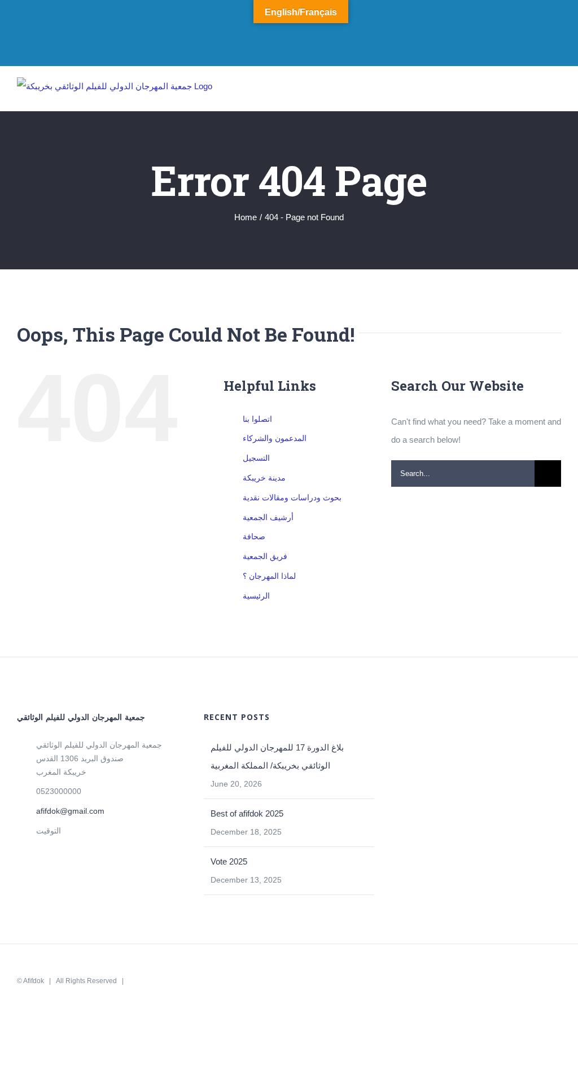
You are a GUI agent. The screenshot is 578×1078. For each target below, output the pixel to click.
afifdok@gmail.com (70, 810)
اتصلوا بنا (257, 419)
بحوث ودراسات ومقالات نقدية (292, 497)
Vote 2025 (229, 861)
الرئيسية (256, 595)
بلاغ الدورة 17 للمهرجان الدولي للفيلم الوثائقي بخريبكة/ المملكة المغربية (277, 756)
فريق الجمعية (265, 556)
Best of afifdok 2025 (247, 813)
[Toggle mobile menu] (556, 93)
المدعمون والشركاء (274, 438)
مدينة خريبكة (264, 477)
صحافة (254, 536)
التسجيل (256, 457)
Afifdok (33, 981)
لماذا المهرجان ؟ (269, 576)
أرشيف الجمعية (268, 517)
